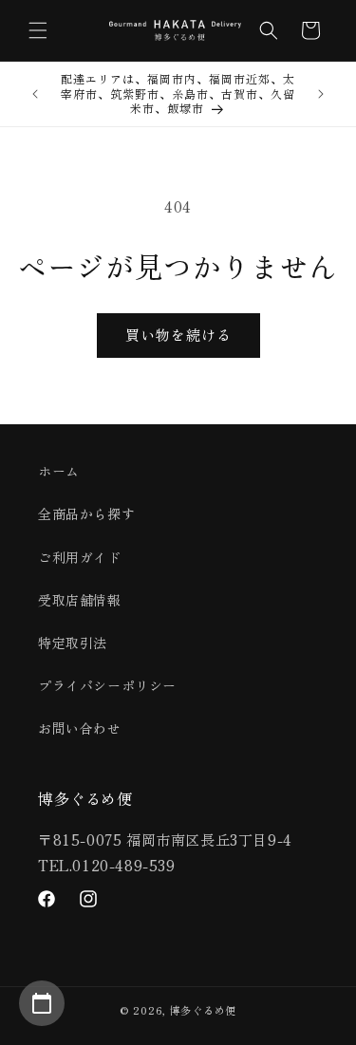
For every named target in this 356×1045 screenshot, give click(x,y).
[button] (38, 30)
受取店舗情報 (80, 599)
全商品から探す (86, 513)
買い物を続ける (178, 335)
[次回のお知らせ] (321, 94)
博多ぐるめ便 (203, 1009)
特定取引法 (72, 642)
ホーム (59, 470)
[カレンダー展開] (42, 1003)
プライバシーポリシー (107, 685)
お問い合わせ (80, 727)
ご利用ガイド (80, 557)
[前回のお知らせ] (35, 94)
